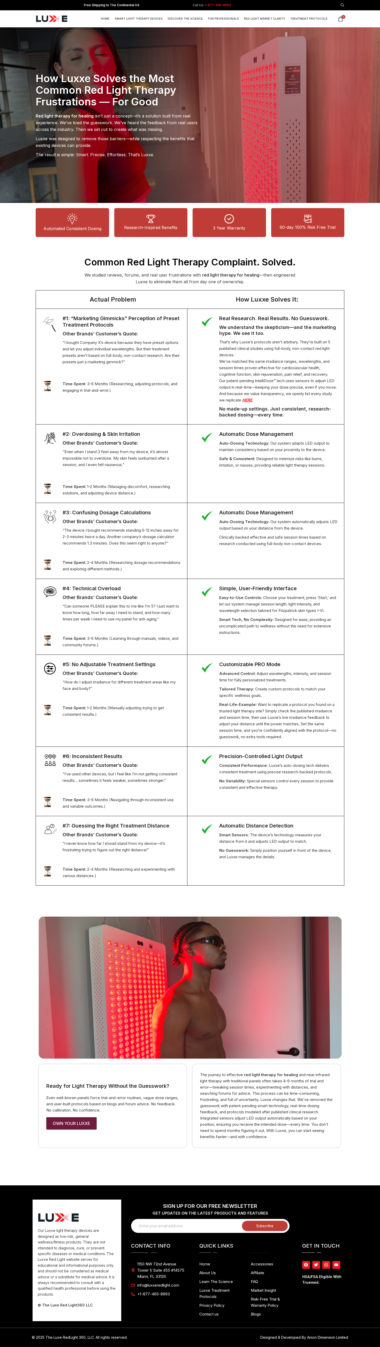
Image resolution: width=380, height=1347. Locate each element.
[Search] (342, 5)
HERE (247, 400)
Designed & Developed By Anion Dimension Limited (304, 1337)
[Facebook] (306, 1265)
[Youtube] (336, 1265)
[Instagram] (326, 1265)
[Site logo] (54, 18)
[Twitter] (316, 1265)
